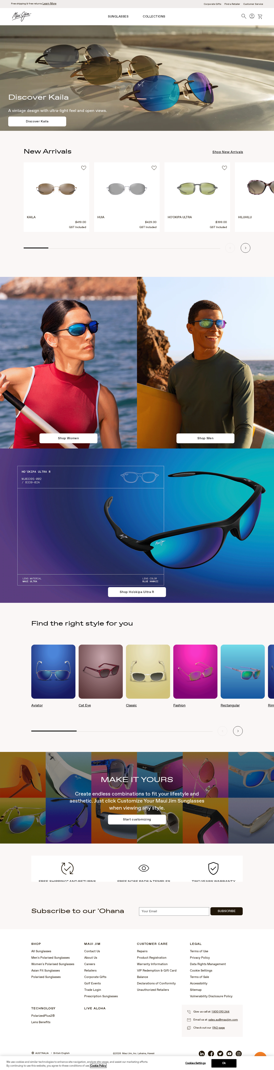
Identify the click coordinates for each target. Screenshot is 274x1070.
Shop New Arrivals (227, 152)
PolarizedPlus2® (43, 1016)
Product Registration (151, 958)
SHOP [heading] (36, 944)
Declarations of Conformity (156, 984)
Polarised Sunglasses (46, 977)
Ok (224, 1063)
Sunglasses (118, 16)
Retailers (90, 971)
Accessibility (198, 984)
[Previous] (230, 248)
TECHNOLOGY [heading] (43, 1008)
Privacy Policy (200, 958)
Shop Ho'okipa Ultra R (137, 592)
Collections (154, 16)
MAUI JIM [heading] (92, 944)
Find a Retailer (232, 4)
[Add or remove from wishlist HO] (224, 168)
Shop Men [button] (205, 438)
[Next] (245, 248)
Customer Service (253, 4)
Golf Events (92, 984)
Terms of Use (199, 951)
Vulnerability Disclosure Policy (211, 996)
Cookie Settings (201, 971)
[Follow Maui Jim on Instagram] (239, 1056)
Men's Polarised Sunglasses (50, 958)
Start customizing (137, 819)
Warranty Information (152, 964)
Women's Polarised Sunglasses (52, 964)
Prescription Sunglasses (101, 996)
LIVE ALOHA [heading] (95, 1008)
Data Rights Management (208, 964)
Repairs (142, 951)
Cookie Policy (98, 1066)
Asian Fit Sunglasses (45, 971)
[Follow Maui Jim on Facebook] (211, 1056)
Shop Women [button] (68, 438)
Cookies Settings (195, 1063)
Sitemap (196, 990)
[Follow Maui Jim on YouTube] (229, 1056)
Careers (89, 964)
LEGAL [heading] (196, 944)
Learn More (49, 3)
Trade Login (92, 990)
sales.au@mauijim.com (223, 1020)
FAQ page (218, 1028)
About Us (90, 958)
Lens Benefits (40, 1022)
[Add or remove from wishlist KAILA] (83, 168)
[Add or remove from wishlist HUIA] (154, 168)
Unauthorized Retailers (153, 990)
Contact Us (92, 951)
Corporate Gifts (212, 4)
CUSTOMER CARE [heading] (152, 944)
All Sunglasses (41, 951)
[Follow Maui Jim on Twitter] (220, 1056)
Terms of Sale (199, 977)
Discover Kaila (37, 121)
